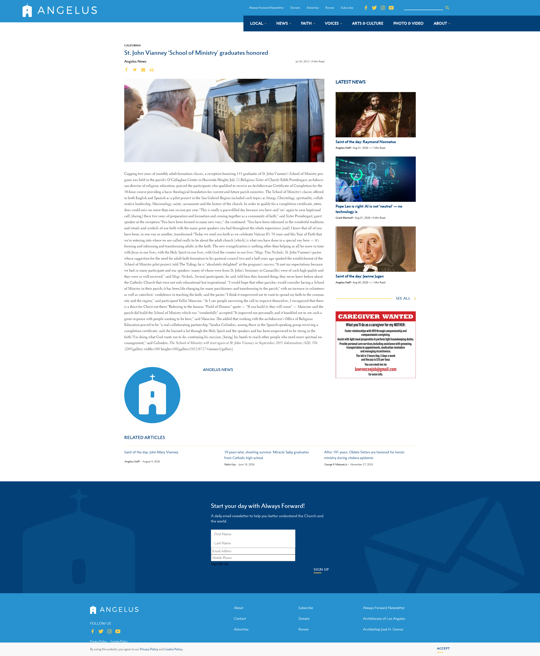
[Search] (447, 7)
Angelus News (135, 61)
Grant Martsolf (344, 217)
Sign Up (321, 570)
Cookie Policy (118, 641)
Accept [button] (443, 648)
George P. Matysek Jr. (335, 464)
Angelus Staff (343, 147)
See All (403, 298)
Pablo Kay (230, 464)
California (132, 45)
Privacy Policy (149, 649)
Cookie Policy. (173, 649)
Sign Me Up (220, 564)
